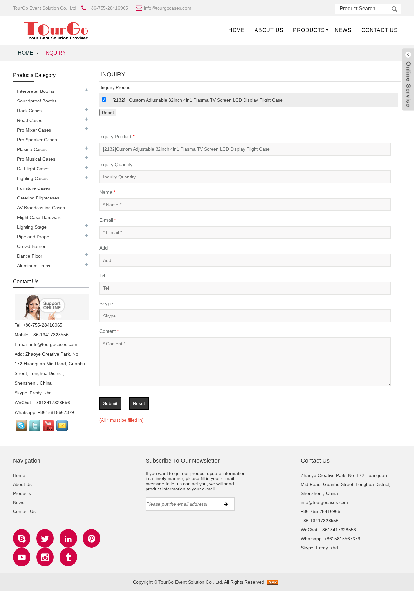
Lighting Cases (32, 178)
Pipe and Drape (33, 236)
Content (109, 331)
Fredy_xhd (41, 392)
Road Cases (29, 120)
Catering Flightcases (38, 197)
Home (236, 30)
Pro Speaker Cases (37, 139)
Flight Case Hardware (39, 217)
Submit (110, 403)
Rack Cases (29, 110)
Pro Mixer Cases (34, 130)
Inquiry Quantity (116, 164)
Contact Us (379, 30)
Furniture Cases (33, 188)
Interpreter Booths (35, 91)
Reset (139, 403)
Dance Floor (29, 256)
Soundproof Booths (37, 100)
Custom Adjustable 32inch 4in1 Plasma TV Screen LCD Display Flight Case (206, 99)
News (343, 30)
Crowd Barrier (31, 246)
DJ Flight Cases (33, 168)
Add (103, 248)
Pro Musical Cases (36, 159)
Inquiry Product (117, 136)
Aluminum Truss (33, 265)
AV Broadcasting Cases (41, 207)
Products (309, 30)
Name (107, 192)
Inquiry (55, 53)
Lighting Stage (32, 227)
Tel (102, 275)
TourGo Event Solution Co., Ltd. (190, 582)
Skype (106, 303)
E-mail (107, 220)
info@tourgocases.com (53, 344)
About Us (269, 30)
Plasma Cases (32, 149)
